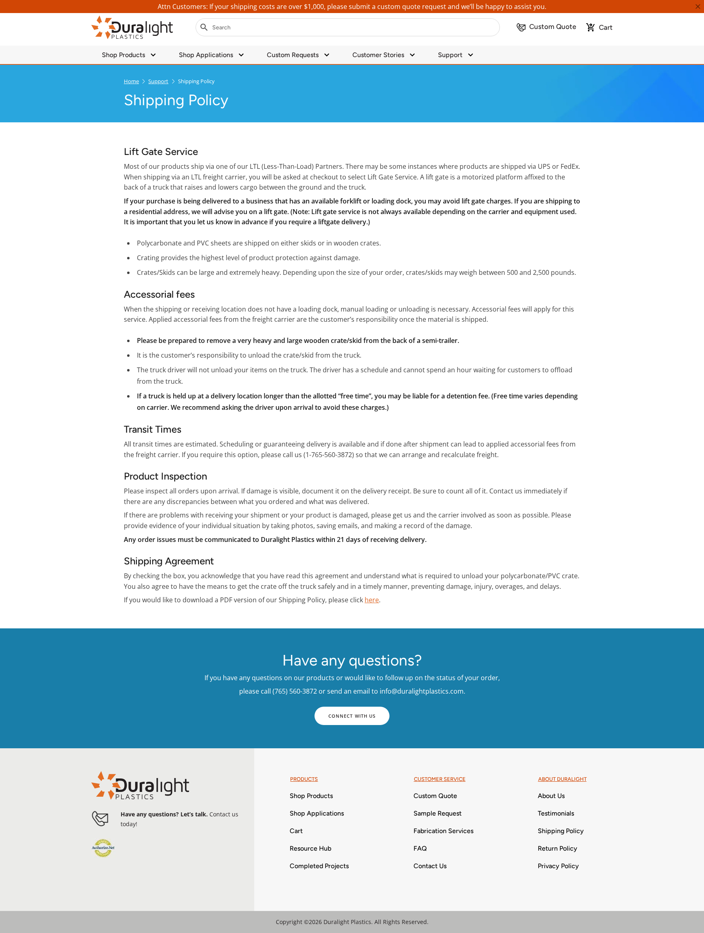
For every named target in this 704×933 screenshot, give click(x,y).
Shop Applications (206, 55)
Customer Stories (378, 55)
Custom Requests (293, 55)
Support (450, 55)
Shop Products (123, 55)
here (372, 599)
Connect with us (352, 716)
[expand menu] (153, 55)
